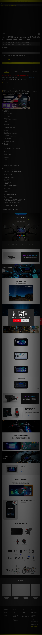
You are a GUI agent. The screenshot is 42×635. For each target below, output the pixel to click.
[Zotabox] (33, 325)
